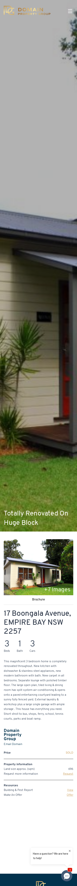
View (70, 790)
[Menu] (70, 11)
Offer (70, 795)
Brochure (38, 600)
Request (68, 774)
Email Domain (13, 744)
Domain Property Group (12, 735)
